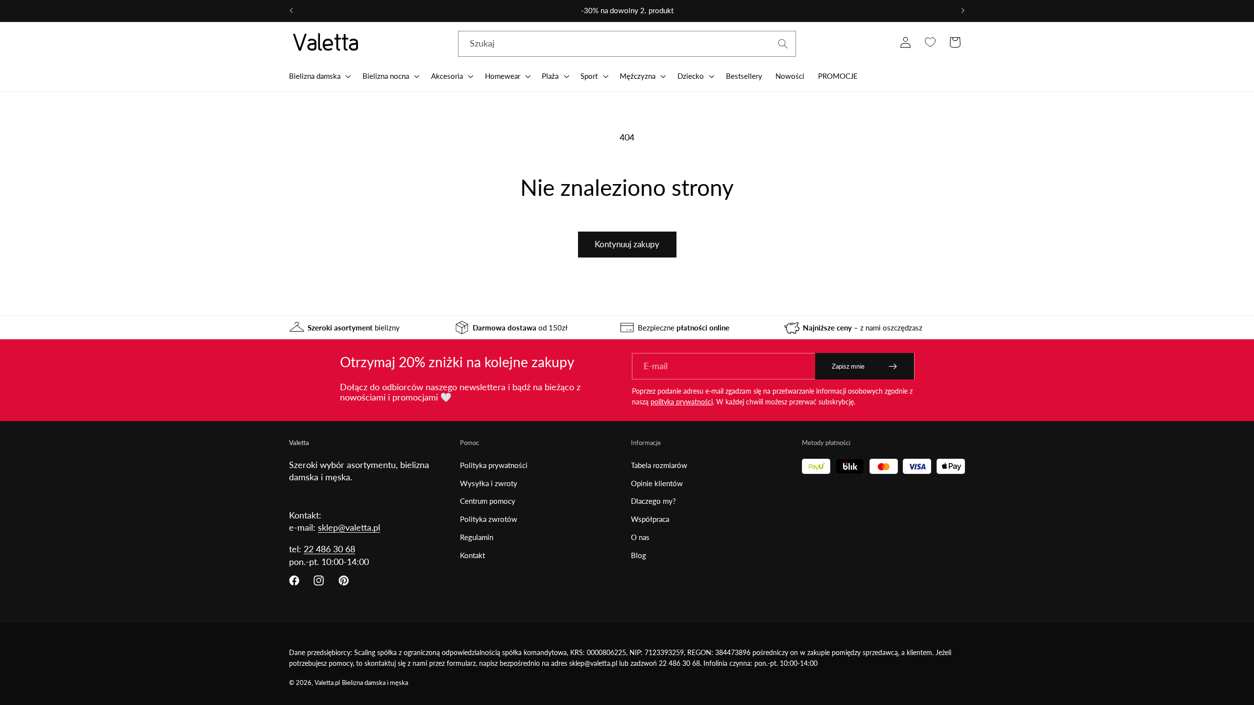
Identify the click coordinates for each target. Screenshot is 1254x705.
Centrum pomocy (487, 500)
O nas (640, 537)
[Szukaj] (783, 43)
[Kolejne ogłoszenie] (962, 11)
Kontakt (472, 555)
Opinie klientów (657, 483)
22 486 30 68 (329, 548)
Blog (638, 555)
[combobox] (627, 44)
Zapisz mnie (848, 366)
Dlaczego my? (653, 500)
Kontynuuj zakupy (627, 244)
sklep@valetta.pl (349, 527)
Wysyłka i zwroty (488, 483)
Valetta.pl (327, 682)
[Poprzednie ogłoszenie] (291, 11)
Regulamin (476, 537)
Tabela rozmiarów (659, 465)
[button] (319, 76)
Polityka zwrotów (488, 519)
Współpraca (650, 519)
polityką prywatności (682, 402)
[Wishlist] (929, 42)
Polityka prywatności (494, 465)
